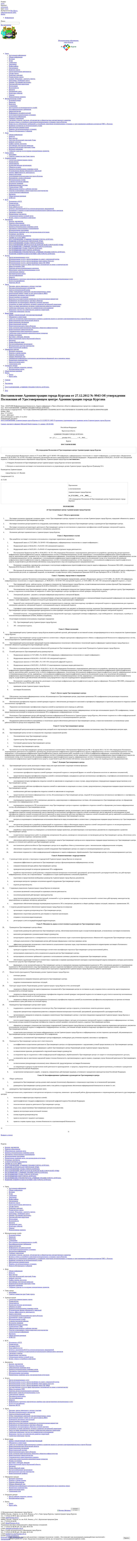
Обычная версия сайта (8, 12)
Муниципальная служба (13, 98)
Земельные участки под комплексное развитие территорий (29, 310)
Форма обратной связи (16, 342)
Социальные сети (15, 364)
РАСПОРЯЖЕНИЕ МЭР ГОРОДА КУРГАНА (24, 250)
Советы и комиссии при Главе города (22, 156)
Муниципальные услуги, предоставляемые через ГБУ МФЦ (29, 263)
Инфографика (13, 66)
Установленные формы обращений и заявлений (25, 171)
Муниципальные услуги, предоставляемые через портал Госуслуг (31, 261)
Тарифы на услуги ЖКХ (17, 237)
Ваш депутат (13, 138)
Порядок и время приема (17, 353)
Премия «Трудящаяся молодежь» (20, 82)
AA (2, 7)
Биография (12, 154)
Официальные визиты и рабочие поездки (23, 189)
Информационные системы (18, 185)
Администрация (10, 158)
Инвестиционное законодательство (21, 329)
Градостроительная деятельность (20, 71)
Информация (9, 18)
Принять (126, 1538)
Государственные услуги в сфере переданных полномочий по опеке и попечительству (38, 264)
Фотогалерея (13, 86)
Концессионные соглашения (18, 297)
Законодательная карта (16, 362)
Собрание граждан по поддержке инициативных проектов (29, 151)
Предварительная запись (17, 273)
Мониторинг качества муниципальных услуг (24, 270)
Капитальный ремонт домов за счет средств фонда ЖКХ (28, 293)
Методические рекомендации (19, 127)
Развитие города (14, 70)
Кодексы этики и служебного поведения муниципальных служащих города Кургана (38, 122)
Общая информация (15, 57)
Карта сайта (13, 376)
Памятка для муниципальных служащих (23, 129)
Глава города (9, 153)
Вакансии (12, 102)
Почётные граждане (16, 75)
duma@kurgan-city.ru (12, 1523)
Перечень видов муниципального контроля (24, 268)
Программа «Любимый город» (19, 80)
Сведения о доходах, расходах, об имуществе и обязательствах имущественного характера (40, 120)
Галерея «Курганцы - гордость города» (22, 79)
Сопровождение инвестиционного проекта (24, 331)
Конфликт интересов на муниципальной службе (25, 125)
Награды (12, 89)
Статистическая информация (19, 192)
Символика (13, 62)
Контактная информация (17, 116)
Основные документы (16, 234)
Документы (9, 219)
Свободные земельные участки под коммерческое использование (31, 308)
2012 (6, 390)
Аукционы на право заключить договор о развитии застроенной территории (35, 304)
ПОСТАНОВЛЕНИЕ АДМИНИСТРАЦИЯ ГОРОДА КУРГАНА (31, 239)
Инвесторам (9, 313)
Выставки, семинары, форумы (19, 337)
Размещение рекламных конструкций (22, 295)
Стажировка (13, 106)
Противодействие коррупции (19, 84)
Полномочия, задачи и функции (20, 178)
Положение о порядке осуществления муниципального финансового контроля (36, 210)
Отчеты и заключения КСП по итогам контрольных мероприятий (31, 208)
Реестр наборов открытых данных (20, 367)
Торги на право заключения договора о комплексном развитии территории (34, 306)
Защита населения (15, 174)
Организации (13, 68)
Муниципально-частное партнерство (21, 346)
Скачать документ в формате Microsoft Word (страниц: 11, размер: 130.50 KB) (27, 424)
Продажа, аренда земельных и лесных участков (25, 286)
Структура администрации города (20, 160)
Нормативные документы (17, 214)
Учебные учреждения (16, 118)
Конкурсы (12, 104)
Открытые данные (11, 365)
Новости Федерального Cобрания (20, 131)
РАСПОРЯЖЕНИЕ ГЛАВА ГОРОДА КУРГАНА (25, 248)
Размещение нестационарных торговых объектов (26, 300)
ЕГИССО (12, 198)
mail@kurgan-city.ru (12, 1517)
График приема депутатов (18, 144)
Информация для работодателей (20, 113)
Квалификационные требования (20, 109)
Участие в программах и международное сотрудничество (28, 190)
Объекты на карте (15, 167)
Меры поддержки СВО (17, 266)
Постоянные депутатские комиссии (21, 145)
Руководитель (13, 203)
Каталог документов (16, 221)
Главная (7, 380)
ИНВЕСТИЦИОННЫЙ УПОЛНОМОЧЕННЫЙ (25, 315)
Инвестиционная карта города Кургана (22, 326)
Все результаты (6, 25)
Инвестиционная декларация (19, 322)
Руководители (13, 162)
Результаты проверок (16, 183)
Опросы (11, 95)
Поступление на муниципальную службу (23, 107)
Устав (11, 61)
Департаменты (14, 163)
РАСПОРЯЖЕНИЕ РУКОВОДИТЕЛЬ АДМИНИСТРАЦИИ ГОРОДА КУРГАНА (37, 252)
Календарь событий (15, 93)
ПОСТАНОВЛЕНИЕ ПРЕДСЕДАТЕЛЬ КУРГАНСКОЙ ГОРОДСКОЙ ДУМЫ (36, 245)
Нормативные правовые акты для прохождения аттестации (29, 232)
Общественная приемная (17, 196)
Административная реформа (18, 181)
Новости (12, 136)
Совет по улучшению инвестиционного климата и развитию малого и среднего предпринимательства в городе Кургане (50, 319)
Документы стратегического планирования (24, 228)
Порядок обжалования (16, 223)
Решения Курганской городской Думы (22, 147)
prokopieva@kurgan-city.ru (14, 1528)
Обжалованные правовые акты (19, 225)
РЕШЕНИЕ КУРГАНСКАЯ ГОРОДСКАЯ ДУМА (26, 241)
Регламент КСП (14, 205)
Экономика (13, 64)
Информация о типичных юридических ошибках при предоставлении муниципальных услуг (41, 279)
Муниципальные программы (19, 230)
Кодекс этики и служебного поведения (22, 217)
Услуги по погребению (17, 281)
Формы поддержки (15, 335)
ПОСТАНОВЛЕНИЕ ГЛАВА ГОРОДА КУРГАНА (26, 243)
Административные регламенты (20, 236)
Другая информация (16, 275)
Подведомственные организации (20, 165)
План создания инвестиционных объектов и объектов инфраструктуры (33, 328)
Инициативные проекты (17, 97)
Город (7, 53)
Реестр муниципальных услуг (19, 257)
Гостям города (14, 73)
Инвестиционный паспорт (18, 324)
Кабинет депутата (15, 142)
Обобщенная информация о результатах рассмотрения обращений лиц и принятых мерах (39, 358)
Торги (7, 284)
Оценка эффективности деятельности (22, 172)
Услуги (7, 255)
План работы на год (15, 207)
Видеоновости (14, 88)
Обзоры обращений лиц (17, 356)
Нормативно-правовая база (18, 360)
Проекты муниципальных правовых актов (23, 169)
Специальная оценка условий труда (21, 216)
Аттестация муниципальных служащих (22, 115)
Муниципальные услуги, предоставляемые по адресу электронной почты (34, 259)
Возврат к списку (7, 1135)
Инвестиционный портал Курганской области (25, 338)
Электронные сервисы (16, 272)
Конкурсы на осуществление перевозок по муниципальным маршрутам (33, 299)
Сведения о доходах (15, 212)
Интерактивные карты (16, 369)
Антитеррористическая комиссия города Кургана (26, 176)
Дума (6, 133)
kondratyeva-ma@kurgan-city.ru (16, 1534)
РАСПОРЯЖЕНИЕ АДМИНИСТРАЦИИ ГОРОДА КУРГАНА (30, 246)
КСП (6, 199)
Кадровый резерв (15, 100)
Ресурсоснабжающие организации (20, 344)
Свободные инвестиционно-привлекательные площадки (28, 333)
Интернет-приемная (16, 149)
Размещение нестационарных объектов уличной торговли (29, 302)
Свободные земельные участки (19, 311)
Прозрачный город (15, 91)
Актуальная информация (17, 55)
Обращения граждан (12, 349)
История (12, 59)
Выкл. (16, 11)
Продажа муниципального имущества (22, 288)
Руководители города (16, 77)
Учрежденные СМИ (16, 187)
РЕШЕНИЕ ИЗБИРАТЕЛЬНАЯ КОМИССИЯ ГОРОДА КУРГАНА (32, 254)
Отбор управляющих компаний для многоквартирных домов (30, 291)
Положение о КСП (15, 201)
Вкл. (12, 11)
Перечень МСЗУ (14, 282)
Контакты (12, 194)
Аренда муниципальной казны (19, 290)
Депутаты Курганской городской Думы (22, 140)
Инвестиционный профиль (18, 347)
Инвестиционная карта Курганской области (24, 320)
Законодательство (15, 111)
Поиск (7, 373)
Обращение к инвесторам (17, 317)
